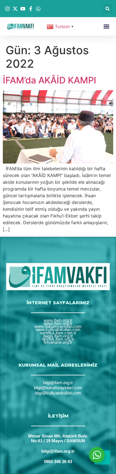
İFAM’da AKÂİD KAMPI (49, 80)
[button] (107, 8)
